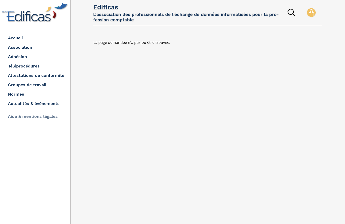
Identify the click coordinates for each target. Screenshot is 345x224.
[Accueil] (35, 12)
